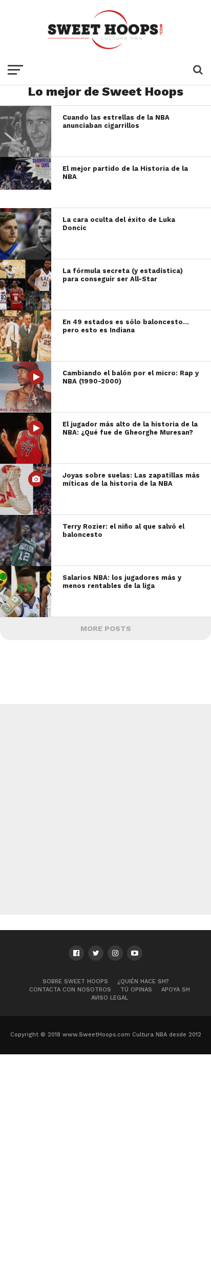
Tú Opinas (136, 989)
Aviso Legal (109, 997)
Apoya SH (175, 989)
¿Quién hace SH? (143, 981)
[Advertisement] (105, 809)
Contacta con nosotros (70, 989)
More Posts (105, 628)
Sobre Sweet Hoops (75, 981)
